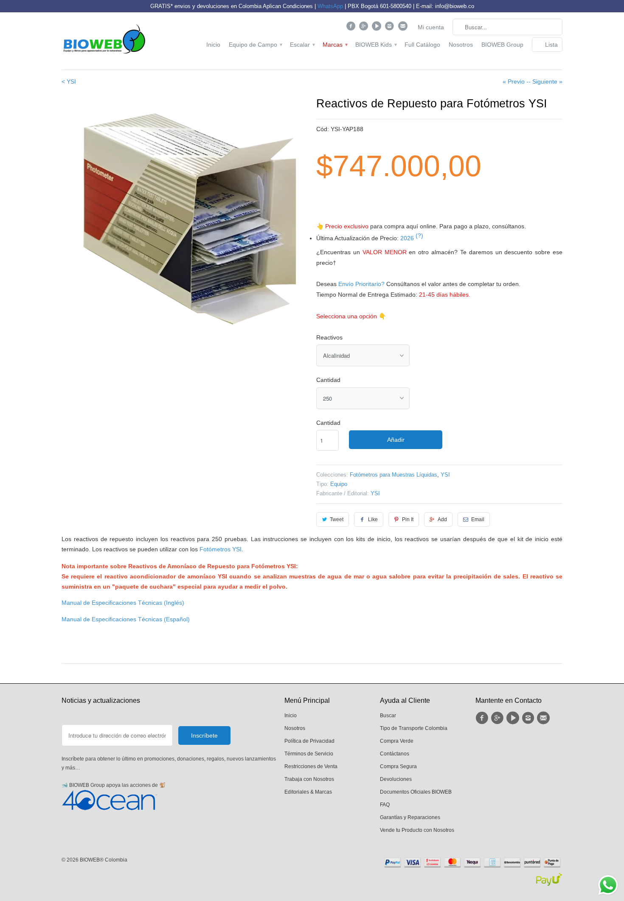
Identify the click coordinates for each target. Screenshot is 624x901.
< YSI (69, 81)
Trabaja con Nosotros (309, 779)
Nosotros (461, 44)
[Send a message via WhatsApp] (608, 885)
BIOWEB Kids (375, 44)
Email (477, 519)
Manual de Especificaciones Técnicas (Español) (126, 619)
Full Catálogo (422, 44)
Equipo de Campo (255, 44)
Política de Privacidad (309, 741)
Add (442, 519)
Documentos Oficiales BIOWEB (416, 792)
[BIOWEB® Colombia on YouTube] (377, 28)
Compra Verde (396, 741)
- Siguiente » (545, 81)
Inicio (213, 44)
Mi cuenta (431, 27)
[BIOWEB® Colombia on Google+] (365, 28)
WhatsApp (330, 6)
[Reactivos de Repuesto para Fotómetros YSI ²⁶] (185, 218)
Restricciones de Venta (310, 766)
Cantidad (328, 379)
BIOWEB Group (502, 44)
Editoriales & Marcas (308, 792)
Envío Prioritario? (361, 284)
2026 (411, 238)
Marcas (335, 44)
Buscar (388, 716)
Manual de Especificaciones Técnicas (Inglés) (123, 602)
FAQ (385, 805)
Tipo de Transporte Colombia (413, 728)
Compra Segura (398, 766)
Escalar (302, 44)
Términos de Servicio (308, 754)
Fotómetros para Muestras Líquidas (393, 475)
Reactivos (329, 337)
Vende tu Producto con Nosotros (417, 830)
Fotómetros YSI (221, 549)
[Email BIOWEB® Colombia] (403, 28)
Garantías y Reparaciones (410, 817)
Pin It (407, 519)
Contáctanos (394, 754)
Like (373, 519)
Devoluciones (396, 779)
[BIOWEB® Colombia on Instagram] (390, 28)
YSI (445, 475)
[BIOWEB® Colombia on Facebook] (351, 28)
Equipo (338, 484)
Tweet (336, 519)
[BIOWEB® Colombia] (104, 41)
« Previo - (515, 81)
